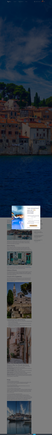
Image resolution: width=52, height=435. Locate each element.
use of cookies (30, 434)
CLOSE (34, 434)
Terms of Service (32, 223)
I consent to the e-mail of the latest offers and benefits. (33, 221)
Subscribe (33, 225)
